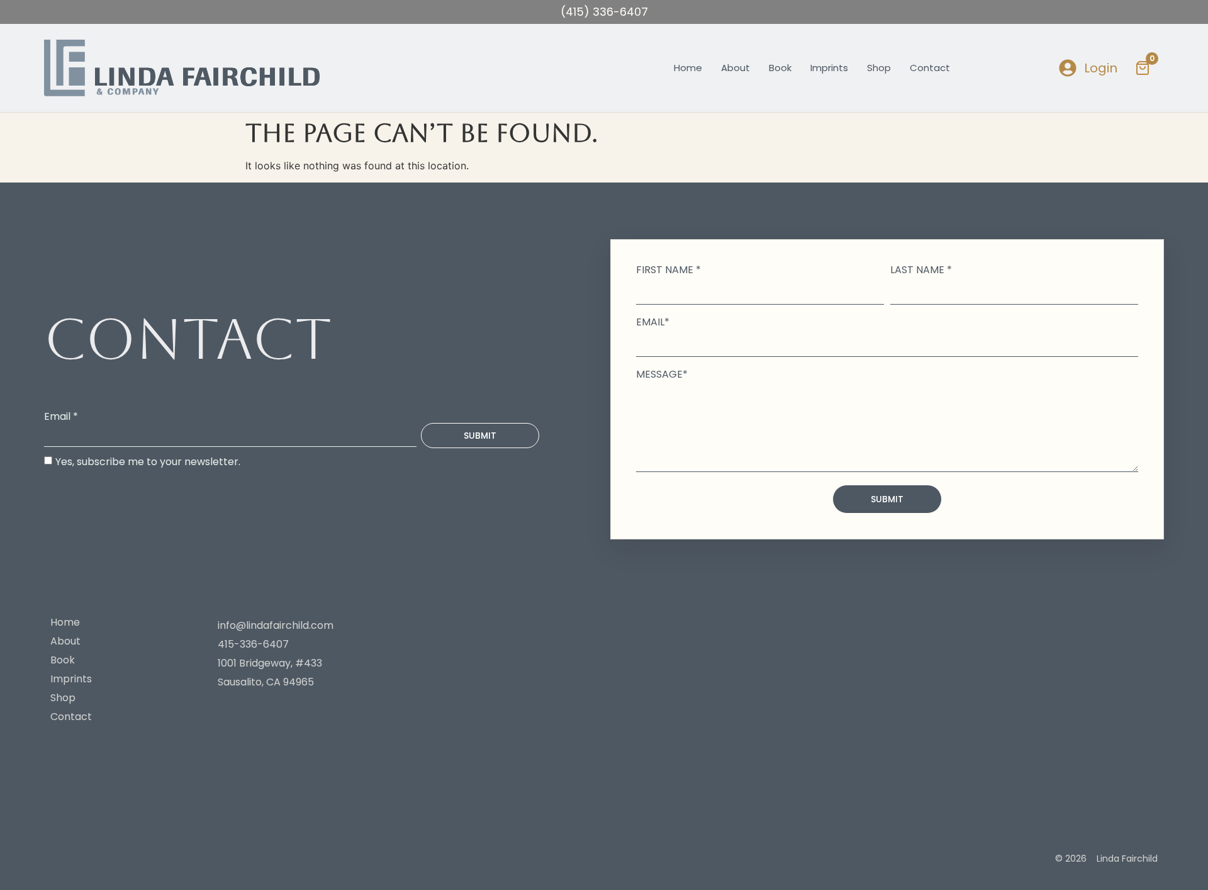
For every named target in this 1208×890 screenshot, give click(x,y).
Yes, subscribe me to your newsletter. (147, 461)
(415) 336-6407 (604, 12)
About (735, 67)
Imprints (829, 67)
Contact (930, 67)
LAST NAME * (921, 270)
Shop (879, 67)
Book (780, 67)
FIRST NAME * (668, 270)
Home (688, 67)
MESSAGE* (662, 374)
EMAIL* (652, 322)
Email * (61, 417)
